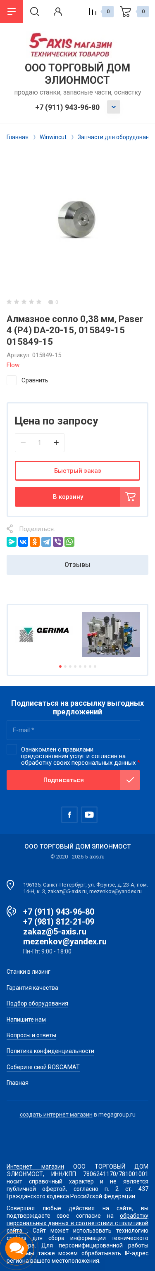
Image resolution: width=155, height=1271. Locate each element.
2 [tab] (65, 666)
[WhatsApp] (69, 542)
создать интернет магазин (56, 1114)
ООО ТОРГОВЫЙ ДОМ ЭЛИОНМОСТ (77, 74)
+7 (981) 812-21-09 (58, 922)
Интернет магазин (35, 1166)
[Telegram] (46, 542)
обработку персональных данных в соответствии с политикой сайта (77, 1223)
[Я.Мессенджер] (12, 542)
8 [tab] (95, 666)
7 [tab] (90, 666)
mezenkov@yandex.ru (65, 941)
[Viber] (58, 542)
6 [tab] (85, 666)
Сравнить (34, 380)
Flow (13, 365)
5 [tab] (80, 666)
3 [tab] (70, 666)
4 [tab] (75, 666)
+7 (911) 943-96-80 (67, 107)
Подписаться (63, 780)
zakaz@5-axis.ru (54, 932)
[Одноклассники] (35, 542)
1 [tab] (60, 666)
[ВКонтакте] (23, 542)
